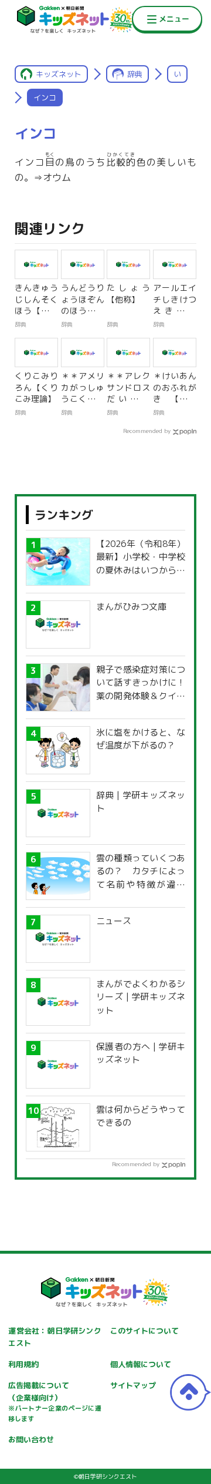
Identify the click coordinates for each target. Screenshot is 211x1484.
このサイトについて (144, 1330)
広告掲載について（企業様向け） (54, 1401)
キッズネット (58, 74)
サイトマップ (133, 1385)
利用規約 (23, 1364)
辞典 (134, 74)
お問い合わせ (31, 1439)
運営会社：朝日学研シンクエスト (54, 1336)
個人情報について (140, 1364)
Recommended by (147, 431)
